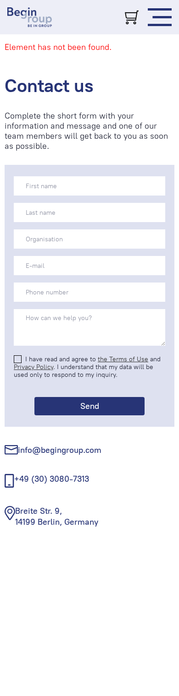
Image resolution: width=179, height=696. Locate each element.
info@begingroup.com (59, 450)
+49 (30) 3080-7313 (51, 479)
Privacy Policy (33, 367)
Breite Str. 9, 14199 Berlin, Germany (56, 516)
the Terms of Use (123, 359)
